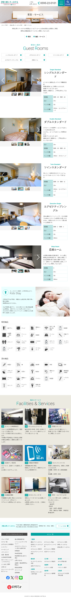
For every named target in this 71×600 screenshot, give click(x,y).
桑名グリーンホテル (36, 542)
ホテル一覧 (4, 542)
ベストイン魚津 (62, 567)
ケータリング (5, 549)
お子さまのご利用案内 (7, 544)
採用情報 (17, 572)
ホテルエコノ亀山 (49, 542)
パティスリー (5, 552)
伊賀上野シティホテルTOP (16, 25)
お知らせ (3, 567)
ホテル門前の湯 (62, 561)
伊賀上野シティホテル (63, 547)
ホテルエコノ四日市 (36, 549)
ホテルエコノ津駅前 (49, 549)
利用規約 (17, 550)
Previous (2, 217)
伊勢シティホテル (62, 544)
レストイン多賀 (48, 567)
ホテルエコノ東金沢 (49, 561)
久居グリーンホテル (49, 551)
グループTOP (4, 25)
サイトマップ (18, 570)
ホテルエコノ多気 (62, 542)
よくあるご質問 (5, 564)
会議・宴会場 (5, 554)
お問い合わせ (18, 560)
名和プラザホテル (36, 566)
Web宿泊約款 (18, 553)
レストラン (4, 547)
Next (39, 217)
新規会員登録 (18, 567)
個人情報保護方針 (20, 539)
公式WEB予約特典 (6, 557)
